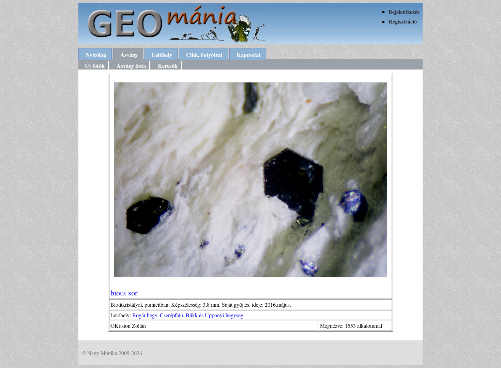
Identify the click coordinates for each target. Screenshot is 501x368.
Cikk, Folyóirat (204, 54)
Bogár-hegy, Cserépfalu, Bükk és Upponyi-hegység (187, 315)
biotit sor (123, 292)
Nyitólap (96, 54)
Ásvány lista (131, 65)
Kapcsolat (249, 54)
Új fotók (95, 65)
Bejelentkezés (404, 12)
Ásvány (129, 54)
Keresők (168, 65)
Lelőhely (162, 54)
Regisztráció (403, 21)
